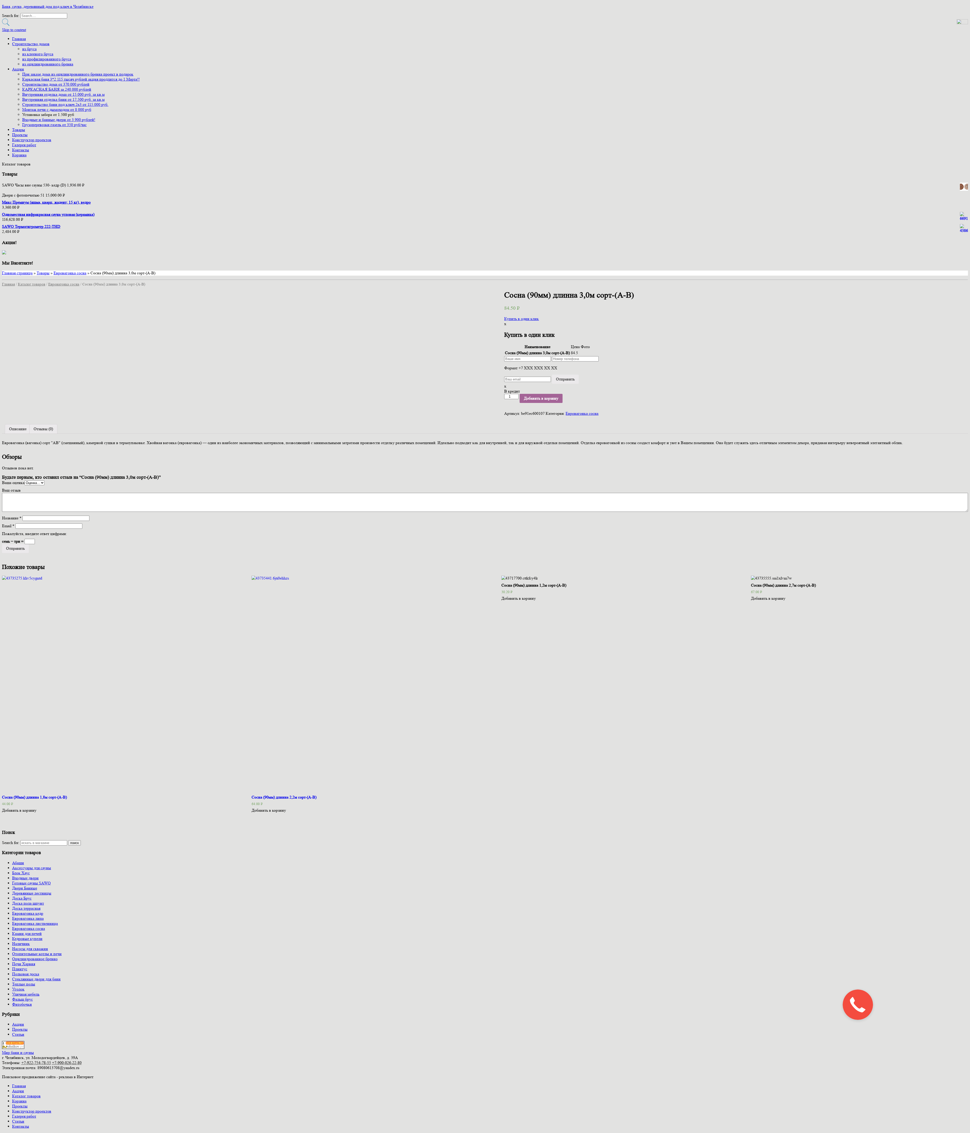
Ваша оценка (13, 482)
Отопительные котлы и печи (37, 953)
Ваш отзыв (11, 490)
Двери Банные (24, 888)
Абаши (18, 862)
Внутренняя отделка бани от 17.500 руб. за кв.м (63, 99)
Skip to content (14, 29)
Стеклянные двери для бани (36, 979)
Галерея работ (24, 144)
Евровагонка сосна (70, 273)
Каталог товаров (31, 284)
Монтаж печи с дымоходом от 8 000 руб (56, 109)
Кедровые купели (27, 938)
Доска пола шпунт (28, 903)
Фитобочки (22, 1004)
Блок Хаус (21, 873)
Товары (18, 129)
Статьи (18, 1034)
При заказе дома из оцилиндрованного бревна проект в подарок (77, 74)
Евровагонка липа (28, 918)
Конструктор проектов (31, 139)
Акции (18, 69)
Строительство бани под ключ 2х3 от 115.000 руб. (65, 104)
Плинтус (19, 969)
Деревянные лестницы (31, 893)
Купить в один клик (521, 318)
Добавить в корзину (541, 398)
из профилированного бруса (46, 59)
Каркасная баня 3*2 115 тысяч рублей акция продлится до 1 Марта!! (81, 79)
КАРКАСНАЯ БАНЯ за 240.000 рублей (56, 89)
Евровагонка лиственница (35, 923)
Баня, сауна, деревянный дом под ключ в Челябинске (47, 6)
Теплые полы (23, 984)
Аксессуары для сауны (31, 867)
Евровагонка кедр (27, 913)
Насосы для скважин (30, 948)
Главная (19, 38)
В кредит (512, 391)
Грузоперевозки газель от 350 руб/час (54, 124)
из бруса (29, 48)
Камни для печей (27, 933)
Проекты (20, 134)
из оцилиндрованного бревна (47, 64)
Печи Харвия (23, 963)
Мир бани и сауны (18, 1052)
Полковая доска (25, 974)
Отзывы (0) (43, 428)
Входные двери (25, 878)
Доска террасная (26, 908)
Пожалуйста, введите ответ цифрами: (34, 533)
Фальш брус (22, 999)
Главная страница (17, 273)
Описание (18, 428)
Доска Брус (22, 898)
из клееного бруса (37, 54)
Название (11, 518)
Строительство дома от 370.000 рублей (55, 84)
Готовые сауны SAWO (31, 883)
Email (8, 525)
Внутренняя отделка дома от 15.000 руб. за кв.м (63, 94)
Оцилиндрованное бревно (35, 958)
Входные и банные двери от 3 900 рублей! (58, 119)
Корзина (19, 155)
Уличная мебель (25, 994)
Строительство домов (31, 43)
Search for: (10, 842)
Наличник (21, 943)
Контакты (20, 150)
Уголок (18, 989)
